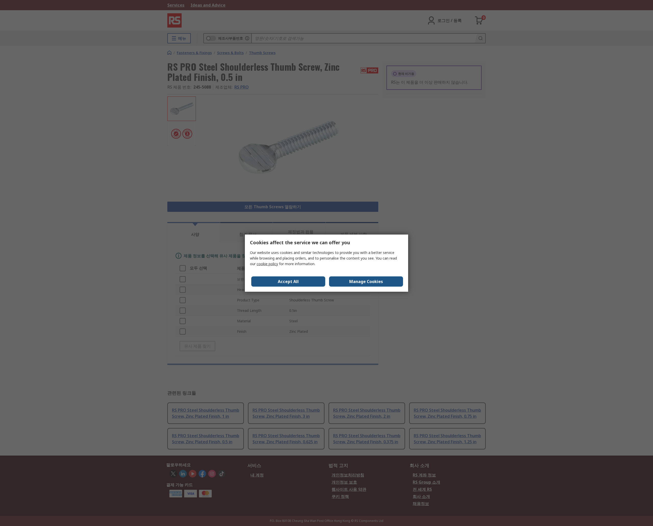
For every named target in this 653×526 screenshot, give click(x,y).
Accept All (288, 281)
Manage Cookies (366, 281)
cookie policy (267, 263)
